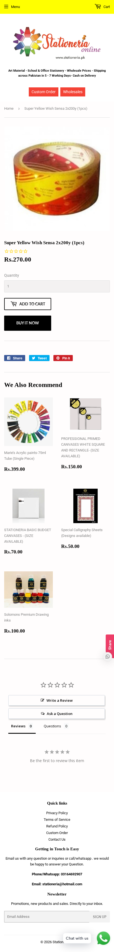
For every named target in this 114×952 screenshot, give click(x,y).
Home (9, 108)
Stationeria (61, 942)
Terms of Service (57, 819)
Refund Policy (57, 826)
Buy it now (27, 323)
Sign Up (99, 917)
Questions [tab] (52, 726)
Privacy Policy (57, 813)
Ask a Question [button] (59, 713)
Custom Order (44, 92)
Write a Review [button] (59, 700)
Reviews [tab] (18, 726)
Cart (106, 7)
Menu (15, 7)
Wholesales (72, 92)
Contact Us (57, 839)
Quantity (11, 275)
